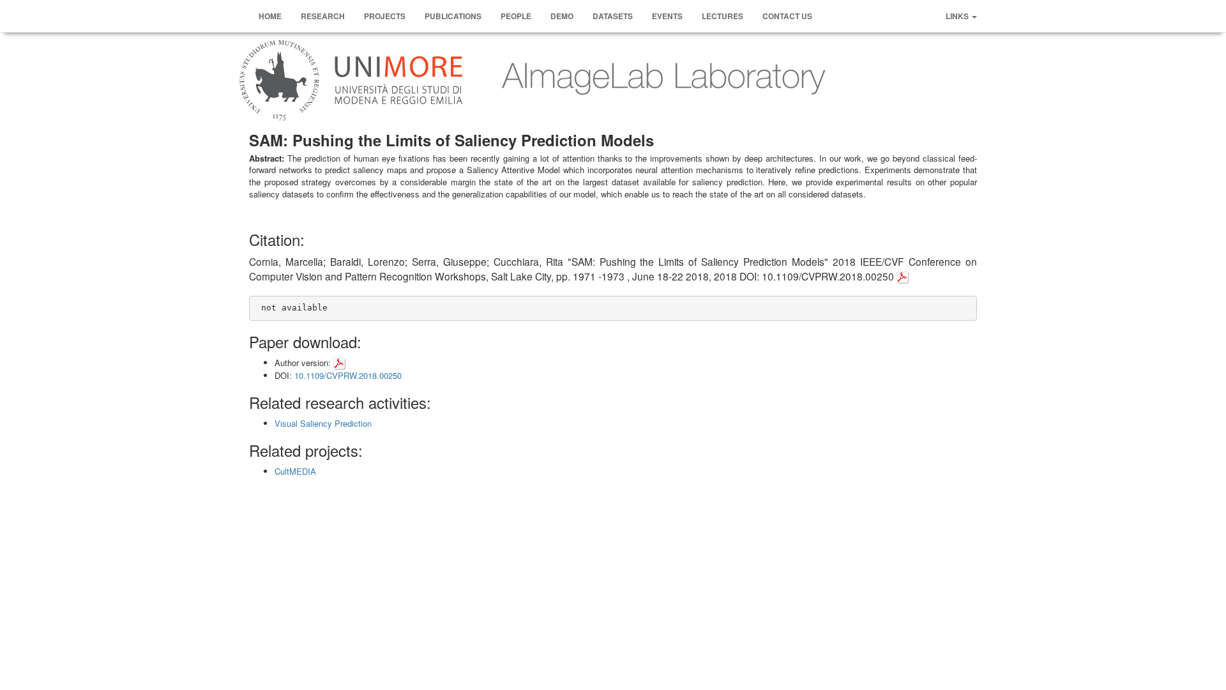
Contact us (787, 16)
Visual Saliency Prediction (323, 423)
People (516, 16)
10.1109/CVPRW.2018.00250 (348, 375)
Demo (561, 16)
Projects (384, 16)
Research (323, 16)
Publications (453, 16)
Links (958, 16)
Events (667, 16)
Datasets (613, 16)
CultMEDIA (295, 471)
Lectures (722, 16)
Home (270, 16)
